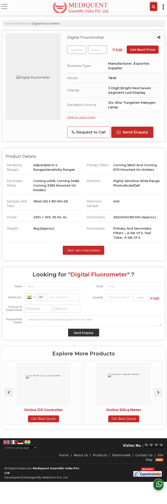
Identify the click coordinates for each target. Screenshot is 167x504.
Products (22, 23)
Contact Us (143, 455)
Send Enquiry (135, 132)
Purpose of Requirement (14, 308)
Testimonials (121, 455)
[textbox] (97, 50)
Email (100, 286)
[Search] (153, 6)
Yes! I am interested (83, 250)
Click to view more (81, 117)
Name (18, 286)
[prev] (8, 392)
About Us (81, 455)
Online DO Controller (31, 410)
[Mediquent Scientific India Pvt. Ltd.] (81, 8)
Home (8, 23)
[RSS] (159, 460)
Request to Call (90, 132)
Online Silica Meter (111, 410)
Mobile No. (15, 297)
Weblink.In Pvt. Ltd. (55, 477)
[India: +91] (30, 297)
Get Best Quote (31, 419)
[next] (158, 392)
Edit (118, 49)
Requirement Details (14, 321)
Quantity (98, 297)
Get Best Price (142, 50)
